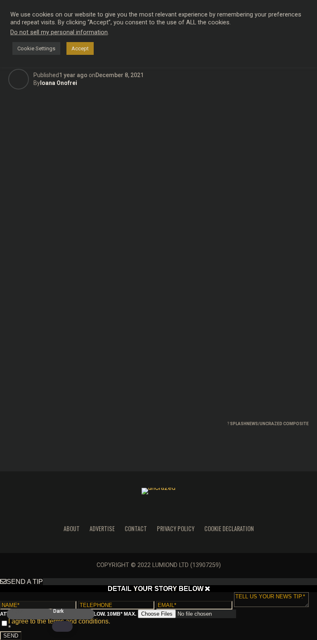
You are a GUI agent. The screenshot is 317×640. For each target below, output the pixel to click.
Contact (136, 528)
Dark (58, 611)
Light (17, 611)
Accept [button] (80, 48)
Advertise (102, 528)
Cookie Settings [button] (36, 48)
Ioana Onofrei (58, 83)
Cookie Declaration (229, 528)
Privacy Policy (175, 528)
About (72, 528)
